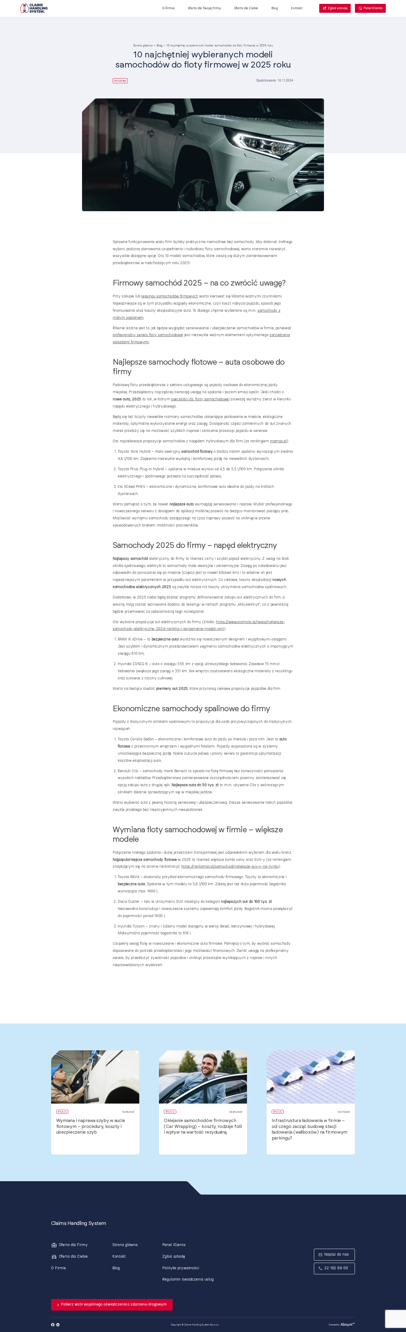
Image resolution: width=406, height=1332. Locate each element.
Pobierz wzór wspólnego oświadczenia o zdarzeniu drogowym (114, 1304)
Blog (160, 45)
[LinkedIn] (57, 1324)
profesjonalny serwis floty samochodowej (148, 335)
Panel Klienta (372, 8)
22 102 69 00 (336, 1268)
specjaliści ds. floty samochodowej (200, 399)
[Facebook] (52, 1324)
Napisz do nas (336, 1254)
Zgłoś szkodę (337, 8)
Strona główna (143, 45)
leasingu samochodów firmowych (169, 296)
